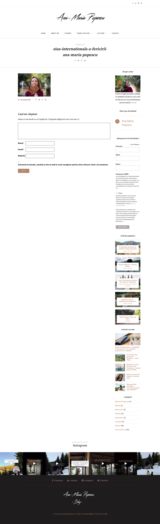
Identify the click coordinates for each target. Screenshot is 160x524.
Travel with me (83, 33)
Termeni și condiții (101, 514)
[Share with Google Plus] (81, 60)
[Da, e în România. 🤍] (102, 463)
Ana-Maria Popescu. (68, 514)
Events (117, 413)
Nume (118, 155)
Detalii (133, 102)
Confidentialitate (88, 514)
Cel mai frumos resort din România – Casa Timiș (133, 357)
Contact (115, 33)
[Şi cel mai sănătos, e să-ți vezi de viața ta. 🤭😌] (11, 463)
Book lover (119, 409)
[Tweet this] (78, 60)
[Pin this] (85, 60)
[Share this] (75, 60)
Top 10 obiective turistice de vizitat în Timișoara (127, 281)
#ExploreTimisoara (125, 284)
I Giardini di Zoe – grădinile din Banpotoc (127, 300)
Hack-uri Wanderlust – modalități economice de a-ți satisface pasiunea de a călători (127, 349)
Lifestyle (118, 421)
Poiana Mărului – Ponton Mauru (128, 265)
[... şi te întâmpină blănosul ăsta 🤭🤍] (57, 463)
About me (55, 33)
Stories (68, 33)
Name (21, 143)
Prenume (119, 146)
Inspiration (119, 417)
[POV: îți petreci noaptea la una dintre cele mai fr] (125, 463)
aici (123, 221)
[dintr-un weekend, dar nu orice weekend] (148, 463)
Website (21, 155)
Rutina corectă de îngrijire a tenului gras (133, 376)
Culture (100, 33)
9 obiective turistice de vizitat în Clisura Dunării (128, 248)
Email (21, 149)
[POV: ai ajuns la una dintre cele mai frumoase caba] (34, 463)
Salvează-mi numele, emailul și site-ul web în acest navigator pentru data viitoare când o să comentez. (63, 164)
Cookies (78, 514)
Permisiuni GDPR (122, 174)
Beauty (117, 405)
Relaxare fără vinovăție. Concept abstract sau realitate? (133, 386)
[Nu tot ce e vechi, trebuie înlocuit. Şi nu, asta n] (80, 463)
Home (43, 33)
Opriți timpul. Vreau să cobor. (128, 318)
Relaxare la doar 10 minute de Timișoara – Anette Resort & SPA (133, 367)
